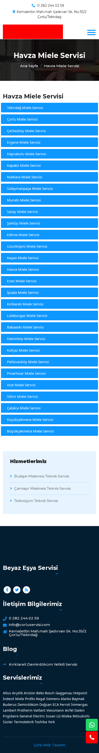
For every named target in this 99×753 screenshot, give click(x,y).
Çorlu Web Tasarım (49, 744)
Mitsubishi (81, 716)
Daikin (79, 710)
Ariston (29, 693)
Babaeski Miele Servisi (25, 327)
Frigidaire (11, 716)
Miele (19, 698)
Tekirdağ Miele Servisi (25, 107)
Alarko (66, 698)
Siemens (53, 698)
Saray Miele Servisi (22, 211)
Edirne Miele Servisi (23, 234)
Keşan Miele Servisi (23, 257)
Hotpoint (80, 693)
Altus (7, 693)
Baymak (78, 698)
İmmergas (79, 704)
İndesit (8, 698)
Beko (40, 693)
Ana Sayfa (29, 66)
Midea (67, 716)
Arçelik (17, 693)
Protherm (24, 710)
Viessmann (55, 710)
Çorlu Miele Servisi (22, 119)
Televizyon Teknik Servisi (35, 500)
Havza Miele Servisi (61, 66)
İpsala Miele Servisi (23, 292)
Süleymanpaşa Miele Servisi (30, 188)
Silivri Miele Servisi (22, 396)
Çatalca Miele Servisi (24, 407)
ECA (56, 704)
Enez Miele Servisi (22, 280)
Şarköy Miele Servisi (23, 223)
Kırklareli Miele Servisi (25, 304)
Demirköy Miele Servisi (26, 338)
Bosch (50, 693)
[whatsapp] (92, 725)
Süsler (8, 722)
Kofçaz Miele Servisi (23, 350)
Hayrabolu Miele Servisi (26, 153)
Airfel (69, 710)
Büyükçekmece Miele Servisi (30, 431)
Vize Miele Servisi (21, 384)
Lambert (9, 710)
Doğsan (45, 704)
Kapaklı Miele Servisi (24, 165)
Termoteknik (24, 722)
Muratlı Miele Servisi (24, 200)
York (51, 722)
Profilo (30, 698)
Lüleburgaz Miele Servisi (27, 315)
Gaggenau (64, 693)
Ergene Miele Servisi (23, 142)
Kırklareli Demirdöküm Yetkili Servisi (43, 664)
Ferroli (65, 704)
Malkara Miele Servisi (24, 176)
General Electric (32, 716)
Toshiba (41, 722)
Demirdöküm (28, 704)
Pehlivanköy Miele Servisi (28, 361)
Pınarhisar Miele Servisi (26, 373)
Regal (40, 698)
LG (58, 716)
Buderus (10, 704)
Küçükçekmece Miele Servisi (30, 419)
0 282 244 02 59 (50, 5)
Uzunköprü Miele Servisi (27, 246)
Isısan (51, 716)
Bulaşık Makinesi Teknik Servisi (41, 476)
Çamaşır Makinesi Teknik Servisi (42, 488)
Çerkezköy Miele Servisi (26, 130)
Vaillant (39, 710)
